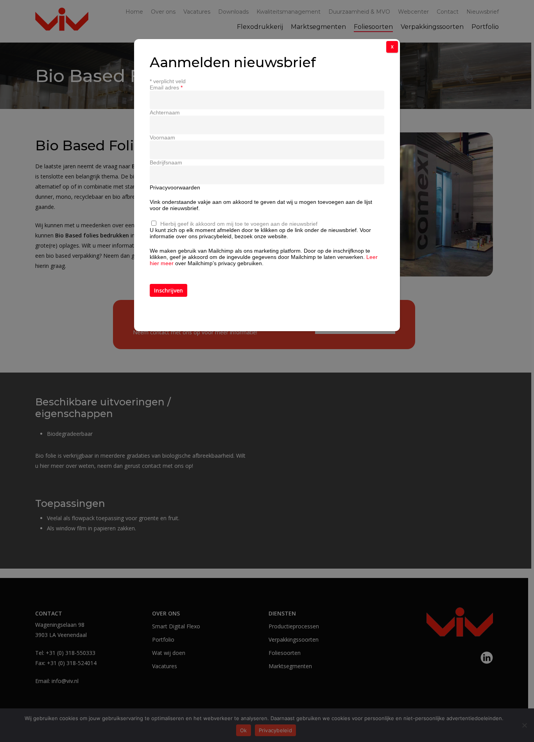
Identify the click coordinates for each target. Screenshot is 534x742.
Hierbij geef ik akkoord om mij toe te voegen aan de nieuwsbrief (238, 224)
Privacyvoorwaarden (175, 187)
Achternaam (165, 112)
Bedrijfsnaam (166, 162)
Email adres (166, 87)
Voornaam (162, 137)
